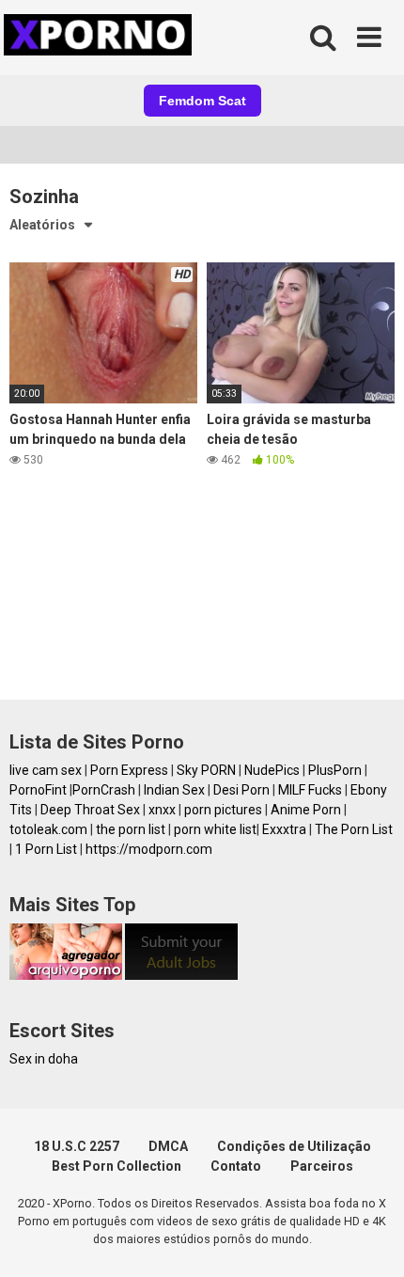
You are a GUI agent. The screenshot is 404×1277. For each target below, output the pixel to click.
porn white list (215, 829)
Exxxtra (284, 829)
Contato (235, 1166)
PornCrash (103, 789)
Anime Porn (306, 809)
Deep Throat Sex (90, 809)
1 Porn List (46, 849)
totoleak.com (48, 829)
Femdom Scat (202, 100)
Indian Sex (174, 789)
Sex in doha (43, 1058)
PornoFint (38, 789)
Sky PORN (206, 770)
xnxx (162, 809)
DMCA (168, 1146)
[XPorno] (100, 37)
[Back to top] (369, 1239)
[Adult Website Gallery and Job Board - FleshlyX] (181, 975)
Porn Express (129, 770)
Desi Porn (241, 789)
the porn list (130, 829)
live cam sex (45, 770)
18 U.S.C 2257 (76, 1146)
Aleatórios (42, 224)
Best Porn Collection (116, 1166)
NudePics (272, 770)
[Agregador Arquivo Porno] (65, 975)
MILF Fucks (310, 789)
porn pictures (223, 809)
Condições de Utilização (294, 1146)
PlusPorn (335, 770)
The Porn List (354, 829)
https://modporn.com (148, 849)
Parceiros (321, 1166)
